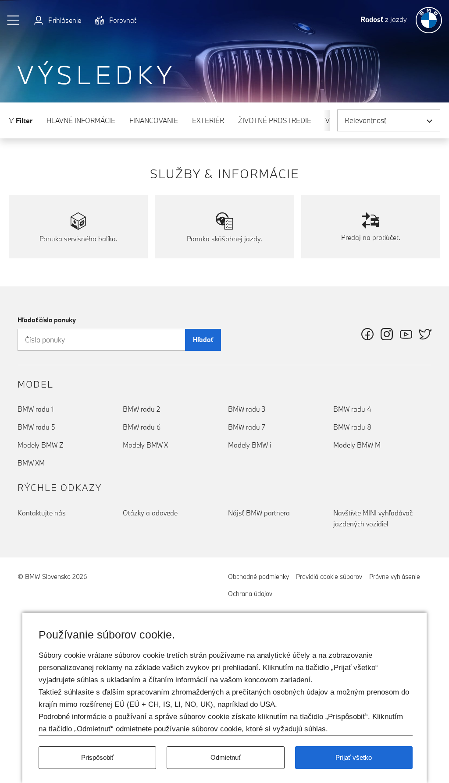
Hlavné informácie (80, 120)
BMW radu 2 (141, 409)
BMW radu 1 (35, 409)
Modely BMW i (249, 445)
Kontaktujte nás (42, 512)
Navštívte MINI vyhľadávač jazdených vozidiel (373, 518)
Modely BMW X (145, 445)
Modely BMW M (357, 445)
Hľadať (203, 339)
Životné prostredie (274, 120)
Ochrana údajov (250, 593)
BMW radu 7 (246, 427)
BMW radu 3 (247, 409)
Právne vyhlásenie (394, 576)
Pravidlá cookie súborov (329, 576)
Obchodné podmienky (258, 576)
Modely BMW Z (41, 445)
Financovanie (153, 120)
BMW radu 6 (141, 427)
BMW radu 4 (352, 409)
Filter (23, 120)
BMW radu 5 (36, 427)
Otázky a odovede (150, 512)
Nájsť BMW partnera (259, 512)
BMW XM (31, 463)
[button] (13, 20)
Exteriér (208, 120)
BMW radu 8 (352, 427)
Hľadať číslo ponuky (47, 320)
